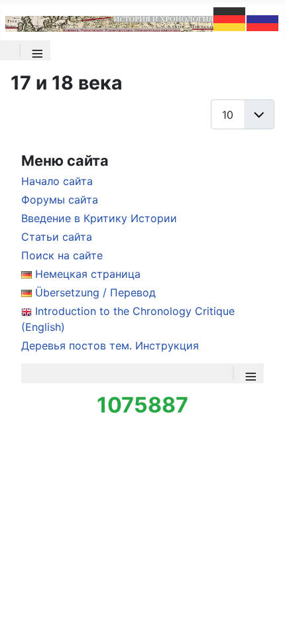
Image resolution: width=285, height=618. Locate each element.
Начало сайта (57, 181)
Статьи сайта (56, 236)
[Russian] (263, 18)
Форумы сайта (59, 199)
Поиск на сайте (62, 255)
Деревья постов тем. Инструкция (110, 345)
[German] (230, 18)
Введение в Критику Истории (99, 218)
